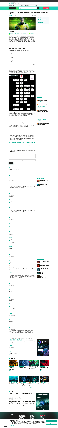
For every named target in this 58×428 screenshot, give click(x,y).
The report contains (40, 22)
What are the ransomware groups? (42, 19)
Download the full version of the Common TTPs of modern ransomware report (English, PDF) (22, 142)
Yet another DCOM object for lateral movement (44, 262)
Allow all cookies (51, 420)
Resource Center (27, 5)
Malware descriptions (32, 416)
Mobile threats (21, 417)
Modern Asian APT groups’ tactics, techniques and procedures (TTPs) (44, 181)
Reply (9, 170)
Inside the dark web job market (43, 273)
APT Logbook (42, 418)
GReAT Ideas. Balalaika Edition (42, 100)
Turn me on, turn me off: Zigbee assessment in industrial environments (44, 269)
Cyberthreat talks (23, 382)
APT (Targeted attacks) (22, 415)
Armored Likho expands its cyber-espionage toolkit (23, 367)
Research (10, 15)
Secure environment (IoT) (22, 416)
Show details (12, 425)
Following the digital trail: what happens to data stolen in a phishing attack (44, 265)
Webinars (41, 417)
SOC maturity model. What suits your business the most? (13, 384)
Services (22, 5)
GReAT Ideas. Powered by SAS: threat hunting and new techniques (43, 124)
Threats (20, 414)
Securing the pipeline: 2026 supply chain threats (44, 384)
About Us (32, 5)
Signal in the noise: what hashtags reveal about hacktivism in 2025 (44, 277)
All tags (41, 416)
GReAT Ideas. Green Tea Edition (42, 104)
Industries (14, 5)
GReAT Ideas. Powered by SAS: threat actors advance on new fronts (43, 117)
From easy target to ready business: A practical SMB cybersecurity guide (23, 385)
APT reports (31, 415)
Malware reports (32, 418)
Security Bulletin (32, 417)
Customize (50, 423)
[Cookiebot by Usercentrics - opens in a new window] (5, 426)
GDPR (36, 5)
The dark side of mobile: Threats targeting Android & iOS (33, 385)
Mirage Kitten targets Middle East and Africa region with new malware (14, 402)
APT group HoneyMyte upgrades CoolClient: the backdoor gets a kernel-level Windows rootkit (13, 368)
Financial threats (21, 418)
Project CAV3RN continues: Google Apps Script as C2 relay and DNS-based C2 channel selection (44, 368)
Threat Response (42, 415)
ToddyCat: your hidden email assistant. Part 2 (28, 402)
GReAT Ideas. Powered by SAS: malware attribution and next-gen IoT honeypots (42, 111)
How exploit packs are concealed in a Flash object (44, 185)
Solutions (10, 5)
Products (18, 5)
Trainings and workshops (13, 382)
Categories (31, 414)
